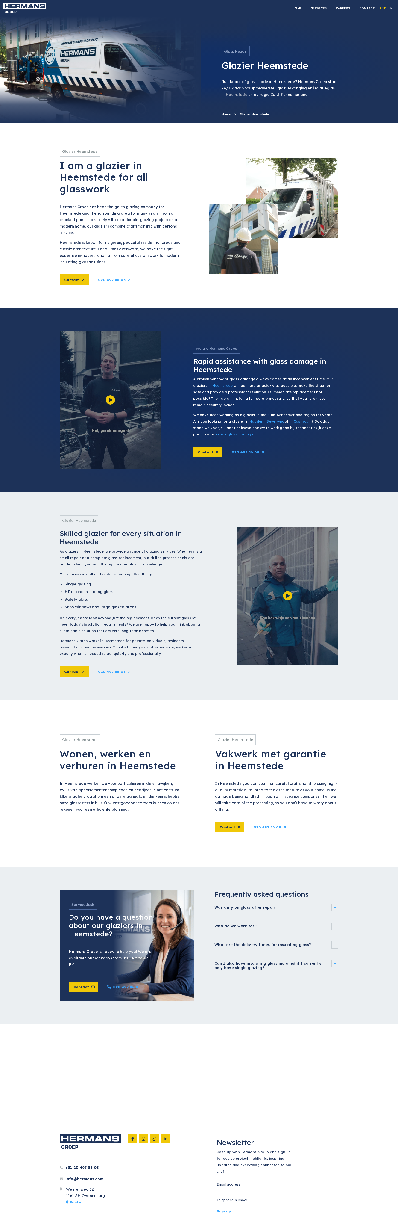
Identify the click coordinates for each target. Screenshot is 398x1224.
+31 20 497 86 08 (81, 1167)
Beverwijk (275, 421)
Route (74, 1202)
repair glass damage (234, 434)
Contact (72, 280)
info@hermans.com (83, 1179)
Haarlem (257, 421)
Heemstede (223, 385)
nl (392, 8)
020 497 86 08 (112, 280)
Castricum (303, 421)
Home (226, 114)
